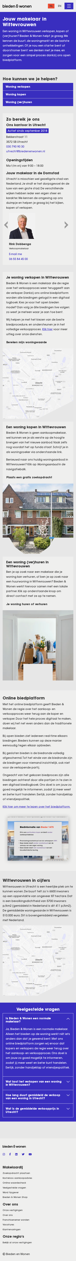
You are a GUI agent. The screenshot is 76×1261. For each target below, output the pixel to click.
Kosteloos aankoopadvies (17, 1178)
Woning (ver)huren (19, 102)
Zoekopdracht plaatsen (16, 1173)
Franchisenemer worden (16, 1219)
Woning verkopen (18, 86)
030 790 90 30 (15, 146)
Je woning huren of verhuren (26, 604)
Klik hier (47, 329)
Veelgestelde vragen (14, 1187)
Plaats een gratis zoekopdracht (29, 477)
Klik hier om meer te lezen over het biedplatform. (36, 806)
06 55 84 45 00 (18, 259)
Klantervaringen (12, 1229)
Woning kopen (16, 94)
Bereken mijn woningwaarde (26, 342)
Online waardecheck (14, 1182)
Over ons (8, 1215)
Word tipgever (11, 1192)
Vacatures (8, 1224)
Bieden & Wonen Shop (15, 1197)
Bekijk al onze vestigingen (17, 1242)
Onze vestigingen (13, 1210)
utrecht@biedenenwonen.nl (25, 151)
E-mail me (15, 254)
